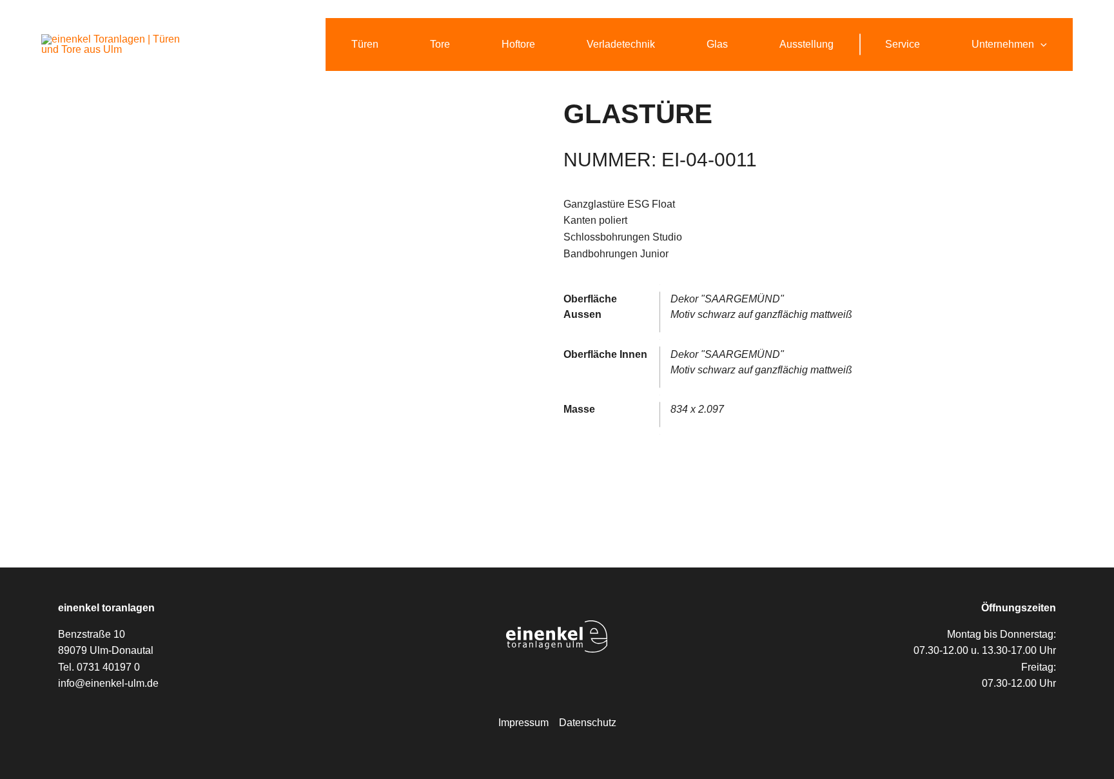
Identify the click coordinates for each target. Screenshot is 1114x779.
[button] (1040, 44)
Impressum (523, 722)
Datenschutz (587, 722)
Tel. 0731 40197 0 (99, 667)
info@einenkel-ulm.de (108, 683)
